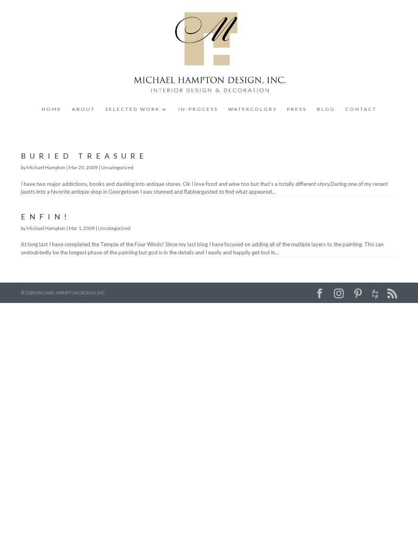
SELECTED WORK (132, 109)
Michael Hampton (46, 167)
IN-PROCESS (198, 109)
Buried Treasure (84, 155)
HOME (52, 109)
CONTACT (361, 109)
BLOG (326, 109)
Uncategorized (117, 167)
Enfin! (46, 216)
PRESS (297, 109)
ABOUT (83, 109)
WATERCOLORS (252, 109)
